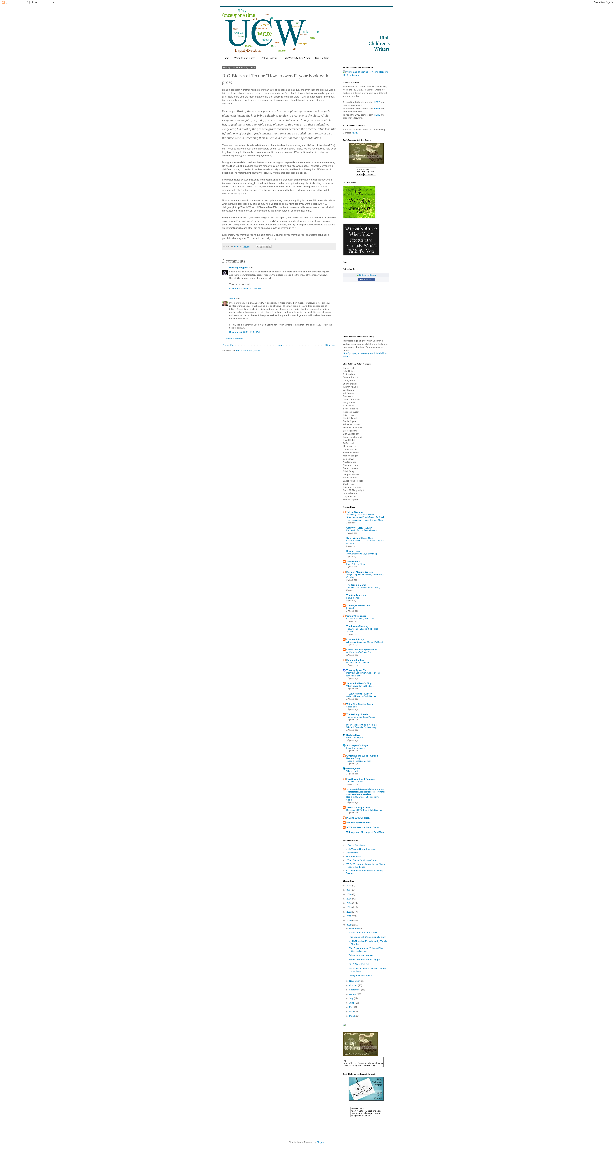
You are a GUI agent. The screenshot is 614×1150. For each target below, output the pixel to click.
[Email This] (257, 246)
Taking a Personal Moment (358, 761)
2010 (349, 920)
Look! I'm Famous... (355, 748)
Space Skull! (352, 707)
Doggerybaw (353, 551)
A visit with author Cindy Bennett (361, 696)
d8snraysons (353, 768)
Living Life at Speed (361, 649)
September (355, 989)
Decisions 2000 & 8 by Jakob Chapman (364, 810)
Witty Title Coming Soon (359, 704)
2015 (349, 898)
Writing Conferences (244, 58)
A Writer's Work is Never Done (362, 827)
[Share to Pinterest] (270, 246)
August (353, 994)
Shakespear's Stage (357, 745)
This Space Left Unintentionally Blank (367, 937)
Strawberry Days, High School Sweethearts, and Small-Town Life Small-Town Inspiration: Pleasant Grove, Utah (365, 517)
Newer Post (229, 345)
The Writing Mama (356, 585)
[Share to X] (263, 246)
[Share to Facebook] (266, 246)
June (352, 1002)
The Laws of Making (357, 626)
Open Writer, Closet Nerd (359, 538)
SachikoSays (353, 735)
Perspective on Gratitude (357, 662)
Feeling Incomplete (355, 737)
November (354, 981)
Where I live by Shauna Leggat (364, 959)
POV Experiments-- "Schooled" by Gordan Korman (366, 949)
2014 (349, 903)
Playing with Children (358, 817)
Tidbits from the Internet (361, 955)
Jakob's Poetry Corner (358, 807)
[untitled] (350, 608)
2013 (349, 907)
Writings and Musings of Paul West (365, 832)
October (353, 985)
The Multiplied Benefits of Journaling (363, 587)
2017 (349, 890)
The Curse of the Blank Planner (360, 717)
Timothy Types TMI (356, 670)
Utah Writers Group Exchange (361, 849)
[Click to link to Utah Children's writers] (366, 1100)
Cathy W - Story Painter (359, 527)
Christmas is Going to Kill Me (360, 618)
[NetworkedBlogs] (366, 275)
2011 (349, 916)
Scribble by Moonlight (358, 822)
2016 (349, 894)
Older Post (329, 345)
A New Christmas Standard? (363, 932)
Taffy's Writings (354, 512)
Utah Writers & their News (296, 58)
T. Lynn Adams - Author (359, 693)
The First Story (353, 856)
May (351, 1007)
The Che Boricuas (356, 595)
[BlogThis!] (260, 246)
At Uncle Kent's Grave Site (358, 652)
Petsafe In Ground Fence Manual (361, 530)
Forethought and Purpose (360, 779)
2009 (349, 925)
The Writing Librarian (357, 714)
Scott (232, 298)
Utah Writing (352, 852)
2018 (349, 885)
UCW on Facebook (355, 845)
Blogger (320, 1142)
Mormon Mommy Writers (359, 572)
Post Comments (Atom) (248, 350)
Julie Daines (353, 561)
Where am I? (352, 771)
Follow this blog (366, 279)
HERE (377, 102)
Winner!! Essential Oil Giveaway (361, 727)
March (352, 1016)
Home (226, 58)
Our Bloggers (322, 58)
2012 (349, 912)
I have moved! (353, 598)
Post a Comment (234, 338)
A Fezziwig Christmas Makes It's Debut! (364, 642)
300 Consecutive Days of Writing (361, 554)
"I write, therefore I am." (359, 605)
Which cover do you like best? (360, 686)
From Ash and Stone (355, 564)
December (354, 928)
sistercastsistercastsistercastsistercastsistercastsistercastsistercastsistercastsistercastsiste (365, 792)
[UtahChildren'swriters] (366, 162)
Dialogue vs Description (360, 975)
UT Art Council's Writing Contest (362, 860)
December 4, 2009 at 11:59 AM (245, 288)
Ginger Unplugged (356, 616)
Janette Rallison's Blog (359, 683)
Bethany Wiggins (238, 267)
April (351, 1011)
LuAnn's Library (355, 639)
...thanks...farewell (354, 781)
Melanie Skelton (355, 660)
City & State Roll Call (359, 964)
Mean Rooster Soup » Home (361, 724)
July (351, 998)
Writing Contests (268, 58)
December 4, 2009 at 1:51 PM (244, 332)
